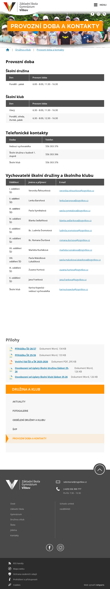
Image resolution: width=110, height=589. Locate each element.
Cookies (16, 585)
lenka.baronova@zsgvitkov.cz (73, 200)
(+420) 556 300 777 (72, 489)
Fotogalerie (20, 411)
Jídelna (13, 530)
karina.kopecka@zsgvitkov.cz (73, 289)
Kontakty (14, 535)
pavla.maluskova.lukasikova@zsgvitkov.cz (80, 259)
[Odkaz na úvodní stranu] (20, 11)
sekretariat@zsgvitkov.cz (75, 482)
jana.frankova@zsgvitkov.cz (73, 279)
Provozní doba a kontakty (50, 49)
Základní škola (17, 509)
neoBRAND (65, 509)
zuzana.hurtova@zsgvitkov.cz (73, 269)
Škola (12, 524)
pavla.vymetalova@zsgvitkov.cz (74, 210)
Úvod (12, 503)
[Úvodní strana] (7, 50)
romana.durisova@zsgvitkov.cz (74, 240)
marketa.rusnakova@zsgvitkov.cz (75, 249)
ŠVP (15, 429)
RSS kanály (18, 563)
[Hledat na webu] (104, 15)
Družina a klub (23, 49)
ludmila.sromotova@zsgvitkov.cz (75, 230)
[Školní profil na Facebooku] (92, 15)
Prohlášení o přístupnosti (25, 579)
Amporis (100, 585)
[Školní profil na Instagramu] (98, 15)
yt (91, 585)
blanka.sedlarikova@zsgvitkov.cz (75, 220)
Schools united (67, 503)
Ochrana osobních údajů (25, 574)
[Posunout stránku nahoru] (99, 469)
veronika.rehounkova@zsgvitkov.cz (76, 190)
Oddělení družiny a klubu (29, 420)
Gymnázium (16, 514)
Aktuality (19, 401)
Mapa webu (18, 568)
